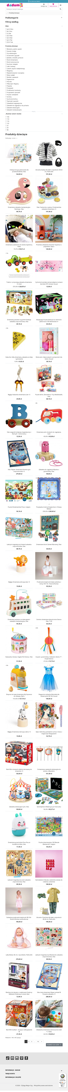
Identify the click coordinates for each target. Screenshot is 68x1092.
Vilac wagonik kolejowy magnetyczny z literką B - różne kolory (19, 433)
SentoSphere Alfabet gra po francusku (49, 807)
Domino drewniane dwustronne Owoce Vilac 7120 (48, 620)
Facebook (26, 1058)
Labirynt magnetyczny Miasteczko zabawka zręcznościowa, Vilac (49, 956)
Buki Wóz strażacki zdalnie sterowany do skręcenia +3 (19, 770)
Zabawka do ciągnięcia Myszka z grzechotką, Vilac (49, 470)
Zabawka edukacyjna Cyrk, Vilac (19, 807)
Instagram (17, 1058)
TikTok (7, 1058)
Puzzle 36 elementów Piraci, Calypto (19, 507)
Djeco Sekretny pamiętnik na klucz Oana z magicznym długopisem (49, 733)
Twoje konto (10, 1074)
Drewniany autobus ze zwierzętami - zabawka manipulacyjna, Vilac (19, 620)
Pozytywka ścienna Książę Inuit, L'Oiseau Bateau (49, 508)
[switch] (62, 1086)
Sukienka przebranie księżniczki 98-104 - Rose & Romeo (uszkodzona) (19, 918)
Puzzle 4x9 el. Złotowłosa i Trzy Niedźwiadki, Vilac (49, 395)
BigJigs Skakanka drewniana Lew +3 (19, 395)
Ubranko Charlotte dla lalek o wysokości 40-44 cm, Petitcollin (49, 918)
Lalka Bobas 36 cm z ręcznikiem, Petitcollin (19, 955)
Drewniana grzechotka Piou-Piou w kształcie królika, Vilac (19, 843)
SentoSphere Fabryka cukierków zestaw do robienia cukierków (48, 881)
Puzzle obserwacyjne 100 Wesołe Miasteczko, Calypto (49, 843)
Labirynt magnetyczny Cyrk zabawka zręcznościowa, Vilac (19, 881)
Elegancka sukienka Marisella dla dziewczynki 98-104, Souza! (49, 695)
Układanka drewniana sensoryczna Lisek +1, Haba (49, 1031)
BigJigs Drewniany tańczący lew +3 (19, 582)
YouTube (12, 1058)
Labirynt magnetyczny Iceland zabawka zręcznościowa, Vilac (19, 545)
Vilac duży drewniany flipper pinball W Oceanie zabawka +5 (49, 993)
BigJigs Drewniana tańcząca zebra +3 (19, 732)
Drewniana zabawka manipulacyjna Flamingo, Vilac (19, 208)
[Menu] (65, 1074)
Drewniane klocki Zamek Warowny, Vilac (49, 544)
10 (38, 1041)
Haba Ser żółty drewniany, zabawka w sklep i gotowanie (19, 358)
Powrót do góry (54, 1045)
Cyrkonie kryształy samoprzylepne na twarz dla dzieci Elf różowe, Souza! (49, 283)
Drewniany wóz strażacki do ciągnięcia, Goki (49, 433)
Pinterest (21, 1058)
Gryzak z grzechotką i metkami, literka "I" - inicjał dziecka (49, 658)
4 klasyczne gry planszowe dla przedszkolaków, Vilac (19, 171)
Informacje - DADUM (12, 1070)
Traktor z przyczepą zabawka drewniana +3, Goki (19, 283)
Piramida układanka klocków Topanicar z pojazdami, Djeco (49, 246)
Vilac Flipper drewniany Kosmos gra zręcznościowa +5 (19, 470)
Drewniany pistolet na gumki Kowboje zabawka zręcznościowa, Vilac (19, 320)
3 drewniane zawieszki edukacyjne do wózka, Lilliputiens (49, 770)
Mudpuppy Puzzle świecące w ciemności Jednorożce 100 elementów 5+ (49, 320)
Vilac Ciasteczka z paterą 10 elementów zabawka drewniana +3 (49, 208)
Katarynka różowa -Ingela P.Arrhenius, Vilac (19, 657)
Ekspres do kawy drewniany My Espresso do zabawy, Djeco (19, 695)
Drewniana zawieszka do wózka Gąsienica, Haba (19, 246)
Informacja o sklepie (13, 1077)
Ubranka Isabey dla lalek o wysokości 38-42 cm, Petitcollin (48, 171)
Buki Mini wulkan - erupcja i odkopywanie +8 (19, 1031)
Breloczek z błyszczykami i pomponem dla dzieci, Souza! (49, 358)
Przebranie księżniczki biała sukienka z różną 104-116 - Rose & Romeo (49, 583)
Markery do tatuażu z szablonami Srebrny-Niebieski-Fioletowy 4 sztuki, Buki (19, 993)
